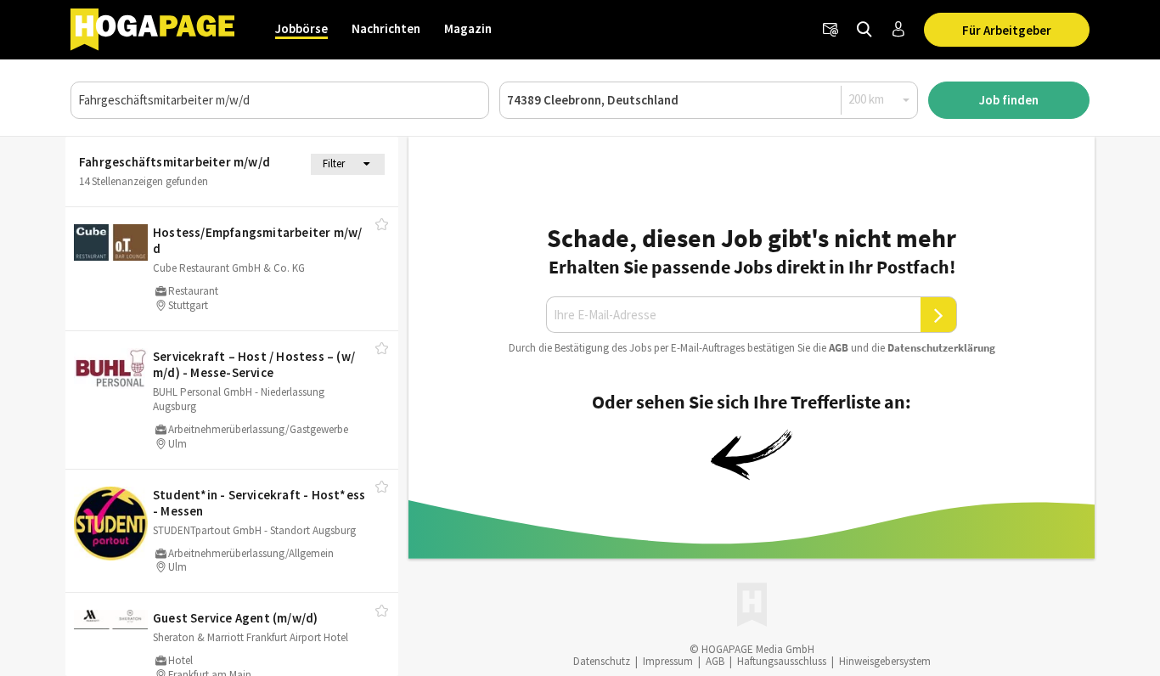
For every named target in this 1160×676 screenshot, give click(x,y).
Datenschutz (601, 661)
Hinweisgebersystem (885, 661)
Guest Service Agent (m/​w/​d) (235, 618)
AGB (838, 348)
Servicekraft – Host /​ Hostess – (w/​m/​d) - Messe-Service (254, 364)
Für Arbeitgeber (1006, 30)
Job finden (1009, 100)
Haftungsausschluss (781, 661)
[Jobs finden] (864, 30)
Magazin (468, 28)
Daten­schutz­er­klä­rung (941, 348)
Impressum (668, 661)
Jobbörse (301, 28)
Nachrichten (386, 28)
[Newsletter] (830, 30)
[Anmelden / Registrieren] (898, 30)
